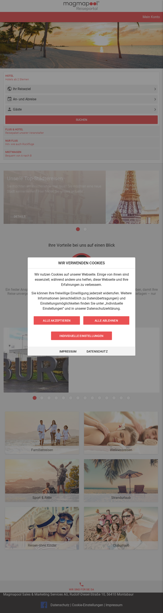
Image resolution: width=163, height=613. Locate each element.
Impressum (67, 351)
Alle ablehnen (106, 320)
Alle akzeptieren (56, 320)
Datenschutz (97, 351)
